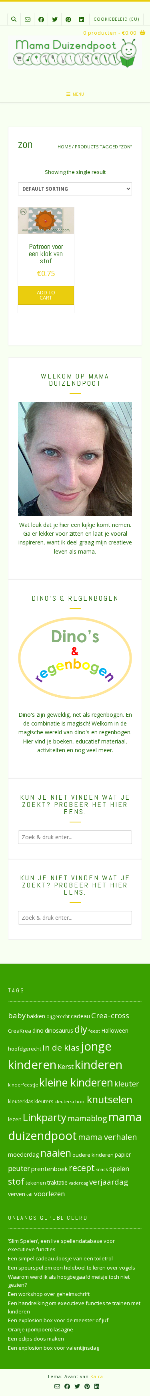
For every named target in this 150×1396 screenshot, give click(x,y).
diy (80, 1028)
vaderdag (78, 1183)
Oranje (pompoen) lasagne (40, 1329)
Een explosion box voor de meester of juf (58, 1320)
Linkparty (44, 1117)
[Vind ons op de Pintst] (68, 19)
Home (64, 147)
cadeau (80, 1016)
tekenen (36, 1182)
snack (102, 1169)
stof (16, 1181)
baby (17, 1015)
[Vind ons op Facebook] (41, 19)
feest (94, 1031)
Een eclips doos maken (36, 1338)
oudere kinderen (93, 1154)
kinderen (98, 1064)
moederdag (23, 1154)
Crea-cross (110, 1015)
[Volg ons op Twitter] (55, 19)
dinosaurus (59, 1030)
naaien (55, 1152)
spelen (119, 1168)
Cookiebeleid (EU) (116, 19)
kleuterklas (20, 1101)
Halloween (114, 1030)
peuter (19, 1168)
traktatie (57, 1182)
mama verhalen (107, 1136)
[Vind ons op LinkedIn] (81, 19)
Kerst (66, 1066)
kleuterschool (70, 1101)
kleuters (43, 1101)
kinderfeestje (23, 1085)
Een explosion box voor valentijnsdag (53, 1347)
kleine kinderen (76, 1082)
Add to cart (46, 295)
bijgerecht (58, 1016)
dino (38, 1030)
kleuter (126, 1083)
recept (82, 1167)
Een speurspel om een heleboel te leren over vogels (71, 1267)
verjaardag (108, 1182)
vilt (29, 1194)
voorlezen (49, 1193)
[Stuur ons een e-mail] (27, 19)
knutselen (109, 1099)
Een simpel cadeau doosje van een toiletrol (60, 1258)
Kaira (96, 1376)
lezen (15, 1119)
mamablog (87, 1118)
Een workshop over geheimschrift (49, 1293)
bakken (36, 1016)
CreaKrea (19, 1030)
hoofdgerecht (24, 1048)
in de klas (61, 1047)
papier (123, 1154)
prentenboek (49, 1169)
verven (16, 1194)
